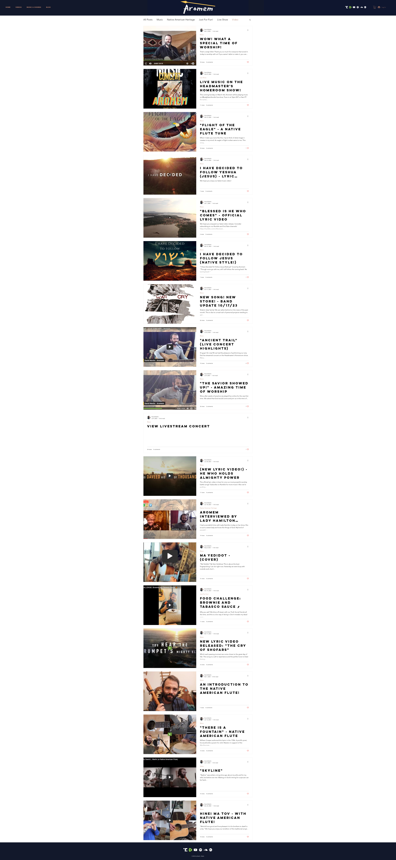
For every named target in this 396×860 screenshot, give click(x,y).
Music (160, 19)
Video (235, 19)
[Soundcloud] (361, 7)
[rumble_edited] (350, 7)
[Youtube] (354, 7)
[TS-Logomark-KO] (346, 7)
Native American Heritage (181, 19)
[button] (375, 7)
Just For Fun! (206, 19)
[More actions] (248, 30)
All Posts (148, 19)
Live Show (222, 19)
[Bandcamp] (365, 7)
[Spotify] (357, 7)
